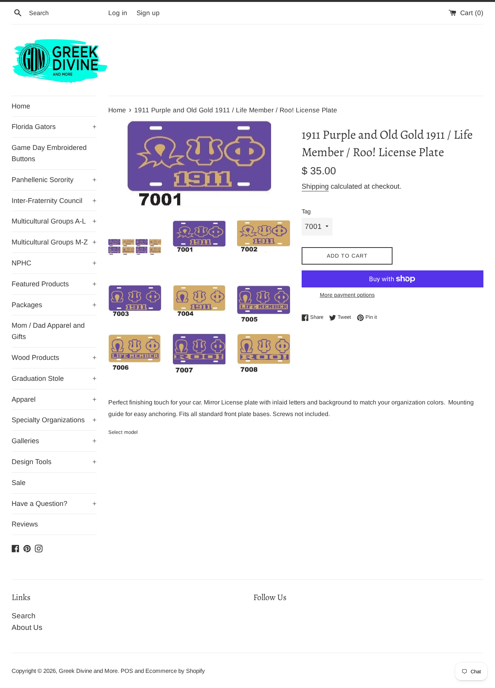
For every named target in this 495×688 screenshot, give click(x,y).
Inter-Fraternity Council (54, 201)
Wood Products (54, 357)
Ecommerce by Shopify (175, 670)
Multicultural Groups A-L (54, 221)
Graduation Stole (54, 378)
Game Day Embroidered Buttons (49, 153)
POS (127, 670)
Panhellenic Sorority (54, 180)
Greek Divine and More (88, 670)
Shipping (315, 186)
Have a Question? (54, 503)
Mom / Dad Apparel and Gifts (48, 331)
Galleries (54, 441)
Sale (19, 483)
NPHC (54, 263)
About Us (27, 627)
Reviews (25, 524)
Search (24, 616)
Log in (117, 13)
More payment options (347, 295)
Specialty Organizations (54, 420)
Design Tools (54, 462)
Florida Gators (54, 127)
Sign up (148, 13)
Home (21, 106)
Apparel (54, 399)
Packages (54, 305)
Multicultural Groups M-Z (54, 242)
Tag (306, 211)
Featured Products (54, 284)
